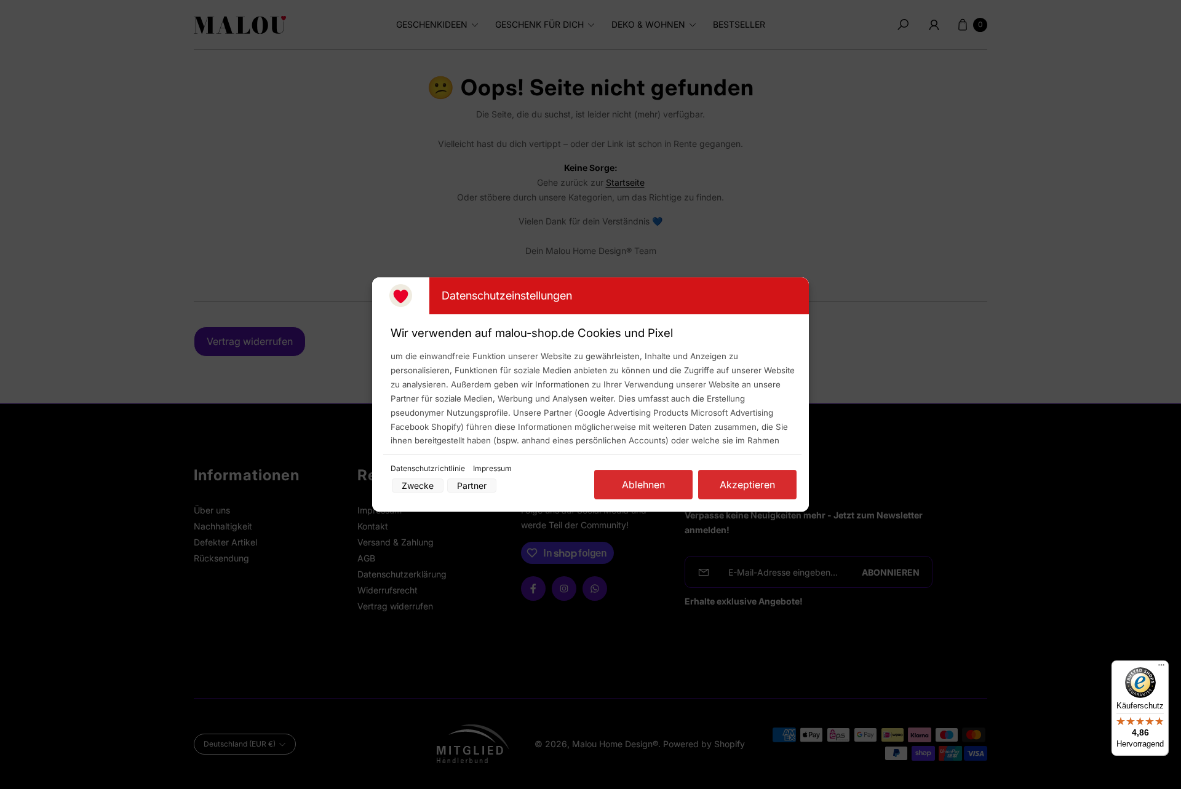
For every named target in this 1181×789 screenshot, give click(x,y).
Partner (472, 485)
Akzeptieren (747, 484)
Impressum (492, 468)
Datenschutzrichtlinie (429, 468)
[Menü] (1161, 667)
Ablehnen (643, 484)
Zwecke (418, 485)
